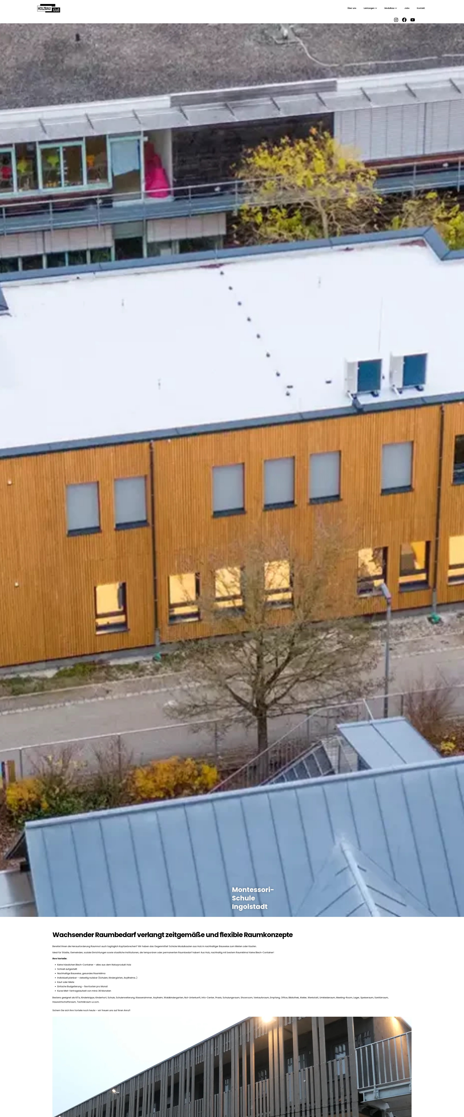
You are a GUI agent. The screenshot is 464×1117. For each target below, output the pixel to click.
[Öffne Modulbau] (396, 8)
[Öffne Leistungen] (376, 8)
